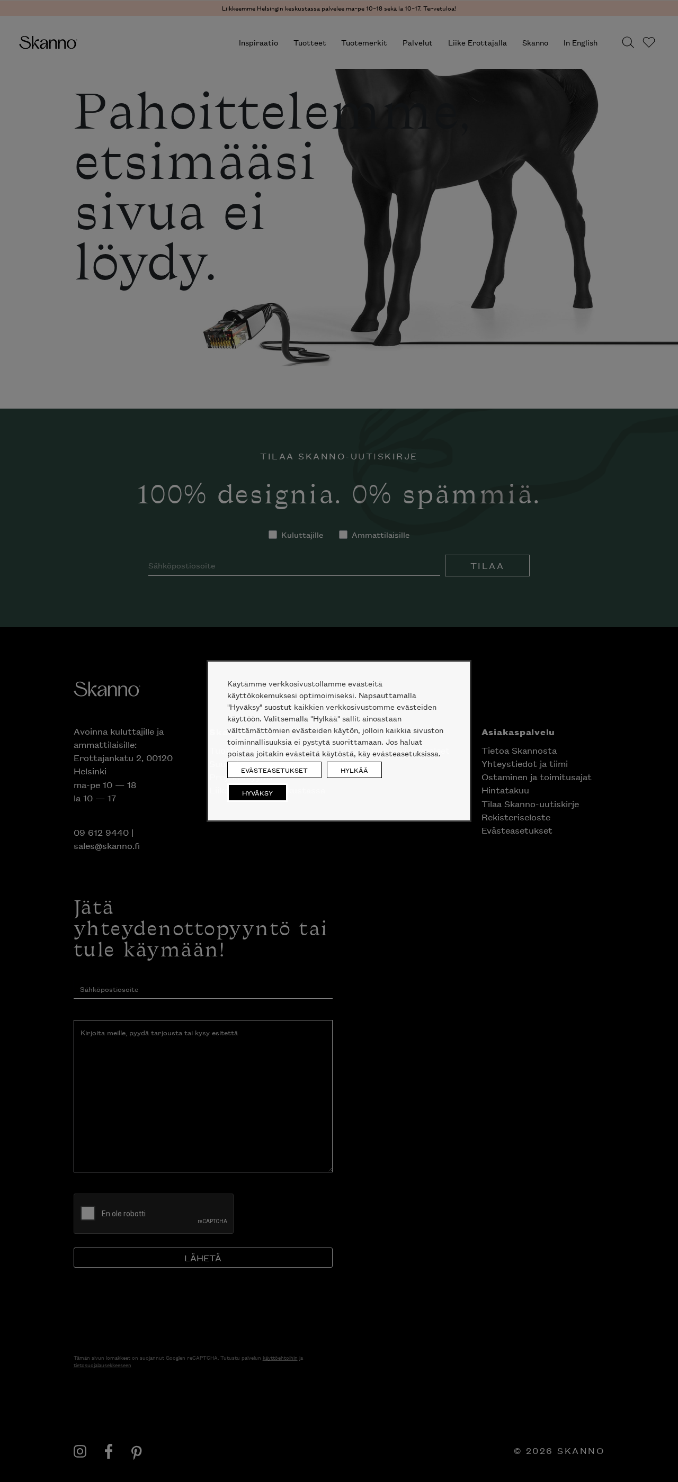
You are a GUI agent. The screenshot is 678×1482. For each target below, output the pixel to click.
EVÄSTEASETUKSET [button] (274, 770)
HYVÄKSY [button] (257, 793)
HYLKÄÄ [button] (354, 770)
